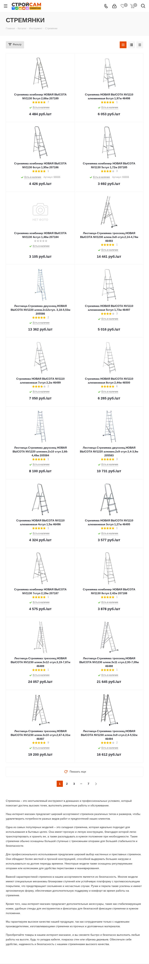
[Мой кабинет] (114, 6)
